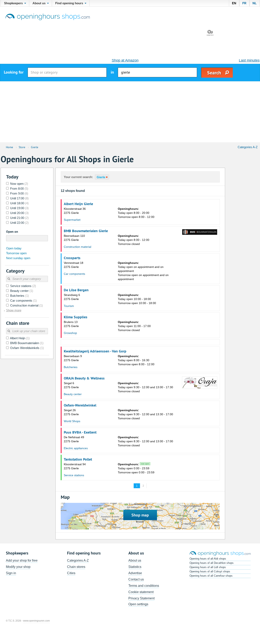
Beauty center (73, 394)
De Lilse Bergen (76, 290)
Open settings (138, 604)
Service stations (74, 475)
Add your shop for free (22, 560)
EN (234, 3)
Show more (13, 310)
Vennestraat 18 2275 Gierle (73, 264)
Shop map (140, 515)
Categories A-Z (248, 147)
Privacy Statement (141, 598)
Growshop (70, 333)
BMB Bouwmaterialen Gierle (86, 231)
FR (244, 3)
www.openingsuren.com (36, 620)
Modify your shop (18, 566)
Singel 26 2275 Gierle (71, 412)
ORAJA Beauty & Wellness (84, 378)
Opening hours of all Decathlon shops (212, 562)
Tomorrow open (16, 253)
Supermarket (72, 219)
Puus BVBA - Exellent (80, 432)
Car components (74, 273)
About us (134, 560)
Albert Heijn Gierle (78, 204)
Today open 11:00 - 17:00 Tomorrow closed (134, 326)
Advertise (135, 573)
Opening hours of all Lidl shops (208, 567)
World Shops (72, 421)
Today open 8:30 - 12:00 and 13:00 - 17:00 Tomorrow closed (145, 441)
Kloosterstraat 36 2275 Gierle (75, 210)
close (106, 177)
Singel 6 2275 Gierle (71, 385)
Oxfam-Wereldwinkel (80, 405)
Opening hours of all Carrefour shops (211, 575)
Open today (14, 248)
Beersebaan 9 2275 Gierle (73, 358)
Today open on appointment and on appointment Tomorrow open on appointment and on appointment (143, 271)
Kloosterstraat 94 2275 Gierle (75, 466)
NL (254, 3)
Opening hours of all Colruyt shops (210, 571)
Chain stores (76, 566)
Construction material (77, 246)
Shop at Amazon (125, 60)
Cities (71, 573)
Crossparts (72, 258)
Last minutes (249, 60)
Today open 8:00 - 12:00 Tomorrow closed (133, 240)
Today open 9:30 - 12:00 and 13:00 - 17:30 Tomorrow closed (145, 387)
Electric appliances (76, 448)
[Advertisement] (130, 111)
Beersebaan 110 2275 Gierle (74, 237)
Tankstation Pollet (78, 459)
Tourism (69, 306)
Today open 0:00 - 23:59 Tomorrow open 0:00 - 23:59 (136, 468)
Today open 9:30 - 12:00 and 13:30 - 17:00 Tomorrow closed (145, 414)
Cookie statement (141, 592)
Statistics (134, 566)
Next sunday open (18, 258)
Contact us (136, 579)
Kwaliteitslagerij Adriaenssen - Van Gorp (95, 351)
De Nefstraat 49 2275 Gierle (74, 439)
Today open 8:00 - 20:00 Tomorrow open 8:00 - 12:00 (136, 212)
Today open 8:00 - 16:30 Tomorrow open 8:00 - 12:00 (136, 360)
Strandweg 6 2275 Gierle (72, 297)
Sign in (11, 573)
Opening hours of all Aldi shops (208, 558)
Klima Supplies (75, 317)
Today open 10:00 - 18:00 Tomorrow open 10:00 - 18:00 (137, 299)
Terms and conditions (143, 585)
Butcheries (70, 367)
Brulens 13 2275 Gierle (71, 324)
